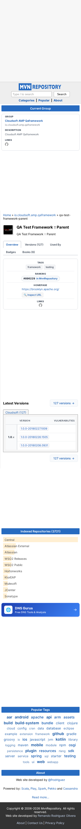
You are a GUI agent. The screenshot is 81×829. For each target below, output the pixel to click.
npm (63, 745)
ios (25, 739)
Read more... (40, 797)
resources (48, 751)
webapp (52, 762)
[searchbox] (31, 94)
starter (57, 756)
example (11, 734)
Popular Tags (40, 709)
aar (10, 717)
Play (33, 788)
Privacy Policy (54, 823)
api (49, 717)
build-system (27, 723)
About (58, 100)
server (10, 756)
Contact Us (35, 823)
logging (10, 745)
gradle (71, 734)
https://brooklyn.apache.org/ (40, 289)
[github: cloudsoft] (6, 144)
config (22, 728)
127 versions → (63, 403)
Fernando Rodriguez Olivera (57, 815)
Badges (11, 252)
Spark (42, 788)
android (22, 717)
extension (27, 734)
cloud (11, 728)
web (41, 762)
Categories (26, 100)
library (73, 739)
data (41, 728)
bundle (48, 723)
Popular (44, 100)
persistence (15, 751)
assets (69, 717)
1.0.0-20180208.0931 (34, 445)
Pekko (52, 788)
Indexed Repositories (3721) (41, 531)
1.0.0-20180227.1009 (34, 428)
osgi (72, 745)
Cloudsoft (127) (15, 412)
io (19, 739)
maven (23, 745)
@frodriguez (56, 780)
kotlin (61, 739)
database (54, 728)
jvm (51, 739)
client (60, 723)
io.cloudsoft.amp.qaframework (35, 215)
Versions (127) (34, 244)
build (9, 723)
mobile (37, 745)
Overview (12, 244)
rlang (62, 751)
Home (7, 215)
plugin (31, 751)
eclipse (69, 728)
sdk (71, 751)
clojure (72, 723)
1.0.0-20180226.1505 (34, 437)
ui (33, 762)
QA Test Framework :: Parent (43, 227)
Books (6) (28, 252)
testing (50, 267)
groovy (10, 739)
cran (32, 728)
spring (37, 756)
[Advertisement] (40, 40)
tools (26, 762)
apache (38, 717)
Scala (25, 788)
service (23, 756)
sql (46, 756)
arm (58, 717)
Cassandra (70, 788)
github (58, 734)
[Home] (40, 89)
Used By (55, 244)
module (52, 745)
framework (34, 267)
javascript (38, 739)
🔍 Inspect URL (33, 294)
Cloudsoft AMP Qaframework (24, 120)
